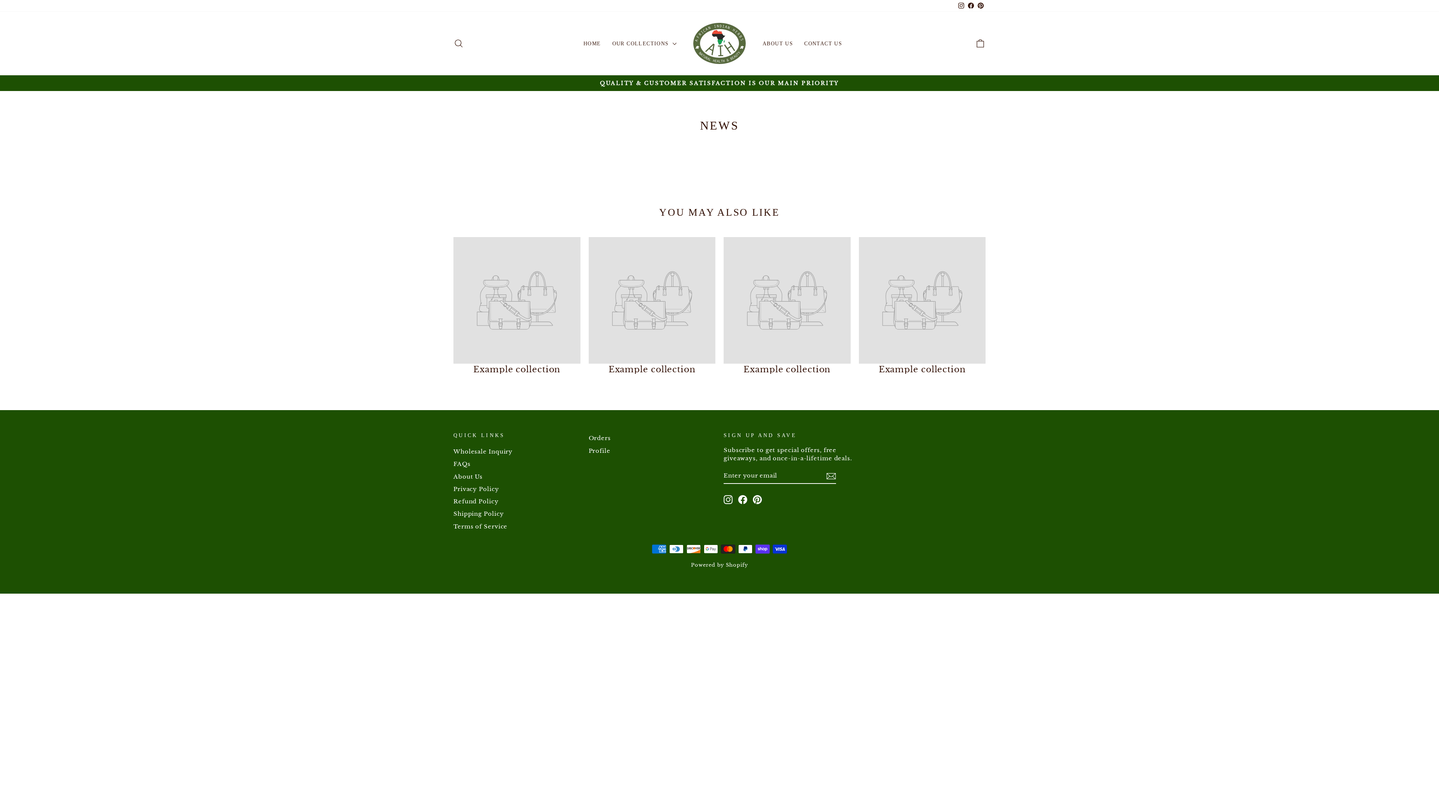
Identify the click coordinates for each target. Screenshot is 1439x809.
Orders (600, 438)
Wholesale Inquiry (483, 451)
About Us (778, 43)
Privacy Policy (476, 489)
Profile (599, 450)
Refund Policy (476, 501)
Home (592, 43)
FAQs (462, 463)
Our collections (641, 43)
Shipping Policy (478, 513)
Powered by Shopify (719, 565)
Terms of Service (480, 526)
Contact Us (823, 43)
